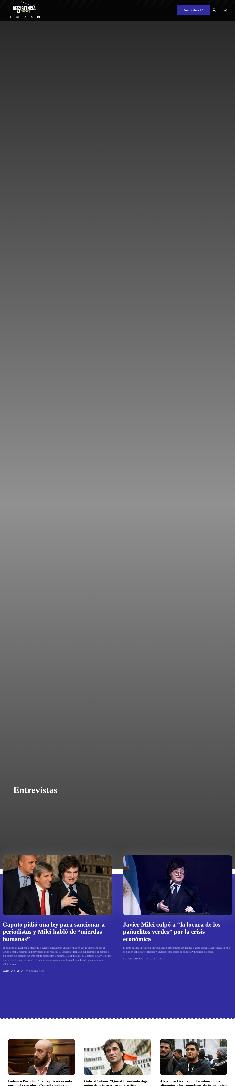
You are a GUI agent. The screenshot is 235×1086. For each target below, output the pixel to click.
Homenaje (121, 808)
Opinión (103, 819)
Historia (102, 808)
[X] (31, 17)
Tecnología (88, 824)
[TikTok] (24, 17)
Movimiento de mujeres (93, 814)
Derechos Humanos (121, 803)
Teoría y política (114, 824)
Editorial (64, 808)
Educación (84, 808)
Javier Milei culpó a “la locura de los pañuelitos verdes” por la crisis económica (171, 931)
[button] (214, 10)
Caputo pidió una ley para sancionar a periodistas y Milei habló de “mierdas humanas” (54, 931)
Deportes (96, 803)
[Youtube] (38, 17)
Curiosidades (75, 803)
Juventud (64, 814)
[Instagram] (17, 17)
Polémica (120, 819)
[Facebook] (10, 17)
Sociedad (68, 824)
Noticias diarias (81, 819)
